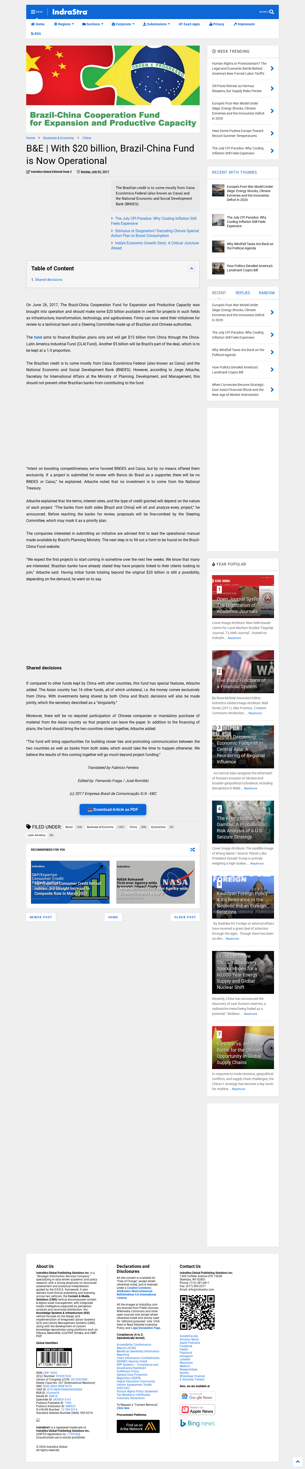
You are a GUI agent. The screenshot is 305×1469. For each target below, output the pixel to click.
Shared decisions (48, 280)
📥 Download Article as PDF (113, 810)
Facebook (186, 1346)
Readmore (234, 638)
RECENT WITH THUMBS (234, 172)
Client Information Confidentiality (138, 1358)
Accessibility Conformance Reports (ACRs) (134, 1346)
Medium (185, 1366)
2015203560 (79, 1379)
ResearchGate (188, 1369)
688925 (70, 1406)
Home (40, 24)
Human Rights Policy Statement (137, 1391)
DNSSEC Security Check (132, 1361)
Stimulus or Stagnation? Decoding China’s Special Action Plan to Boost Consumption (155, 233)
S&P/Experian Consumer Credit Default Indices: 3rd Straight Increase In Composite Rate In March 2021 (68, 888)
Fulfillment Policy (128, 1371)
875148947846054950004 (64, 1389)
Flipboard (186, 1352)
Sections (93, 24)
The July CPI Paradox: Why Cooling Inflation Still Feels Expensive (246, 221)
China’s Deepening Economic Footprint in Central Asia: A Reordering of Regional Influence (241, 749)
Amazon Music (189, 1339)
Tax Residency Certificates (133, 1394)
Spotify (184, 1373)
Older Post (185, 917)
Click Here (123, 1408)
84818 (53, 1396)
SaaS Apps (191, 24)
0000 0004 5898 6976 (57, 1386)
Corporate (123, 24)
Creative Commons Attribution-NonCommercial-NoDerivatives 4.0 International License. (136, 1293)
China (86, 138)
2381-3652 (50, 1373)
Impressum (246, 24)
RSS (37, 34)
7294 (67, 1403)
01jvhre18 (52, 1393)
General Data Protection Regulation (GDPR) (132, 1376)
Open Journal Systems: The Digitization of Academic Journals (241, 605)
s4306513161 (62, 1399)
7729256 (73, 1434)
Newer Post (41, 917)
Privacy (218, 24)
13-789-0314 (69, 1409)
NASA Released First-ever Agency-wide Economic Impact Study (154, 891)
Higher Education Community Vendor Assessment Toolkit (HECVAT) (136, 1385)
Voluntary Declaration (131, 1398)
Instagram (186, 1356)
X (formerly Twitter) (192, 1379)
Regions (64, 24)
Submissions (156, 24)
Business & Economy (58, 138)
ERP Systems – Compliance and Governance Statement (137, 1366)
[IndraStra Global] (70, 12)
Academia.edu (189, 1336)
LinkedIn (185, 1359)
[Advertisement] (66, 213)
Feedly (184, 1349)
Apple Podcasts (190, 1342)
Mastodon (186, 1362)
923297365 (63, 1376)
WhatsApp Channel (192, 1376)
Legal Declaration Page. (146, 1328)
